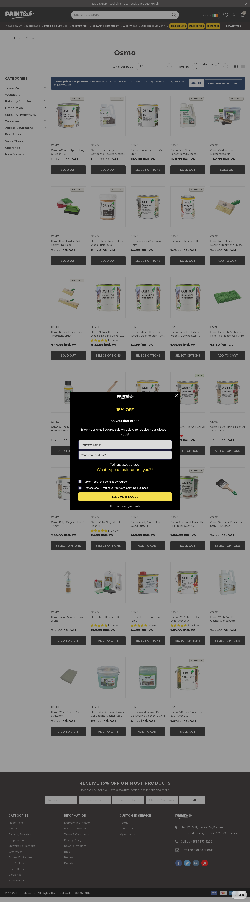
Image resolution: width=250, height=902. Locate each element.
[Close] (176, 396)
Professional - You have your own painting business (116, 488)
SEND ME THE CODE (125, 497)
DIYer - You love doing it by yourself (106, 481)
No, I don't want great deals (125, 506)
